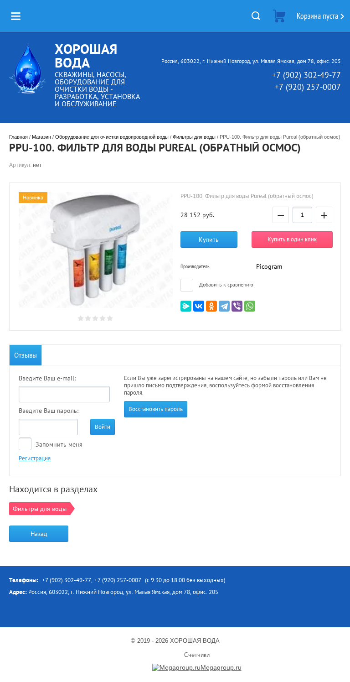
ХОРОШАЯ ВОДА (86, 55)
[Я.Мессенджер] (185, 306)
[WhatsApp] (249, 306)
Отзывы (25, 355)
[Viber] (237, 306)
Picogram (269, 266)
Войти (102, 427)
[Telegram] (224, 306)
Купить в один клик (292, 239)
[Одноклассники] (211, 306)
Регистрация (35, 458)
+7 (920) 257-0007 (308, 87)
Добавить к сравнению (225, 284)
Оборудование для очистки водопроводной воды (112, 137)
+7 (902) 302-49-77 (306, 75)
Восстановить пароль (156, 409)
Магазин (41, 137)
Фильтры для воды (194, 137)
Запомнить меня (58, 444)
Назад (39, 534)
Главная (18, 137)
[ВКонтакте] (198, 306)
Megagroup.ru (221, 667)
